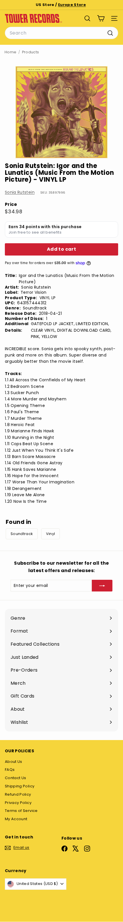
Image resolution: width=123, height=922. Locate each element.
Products (30, 52)
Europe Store (72, 4)
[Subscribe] (102, 585)
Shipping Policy (19, 786)
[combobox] (61, 33)
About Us (13, 761)
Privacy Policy (18, 802)
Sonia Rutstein (20, 192)
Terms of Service (21, 810)
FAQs (10, 769)
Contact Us (15, 778)
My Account (16, 819)
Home (10, 52)
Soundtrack (22, 533)
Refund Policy (18, 794)
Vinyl (50, 533)
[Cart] (101, 18)
